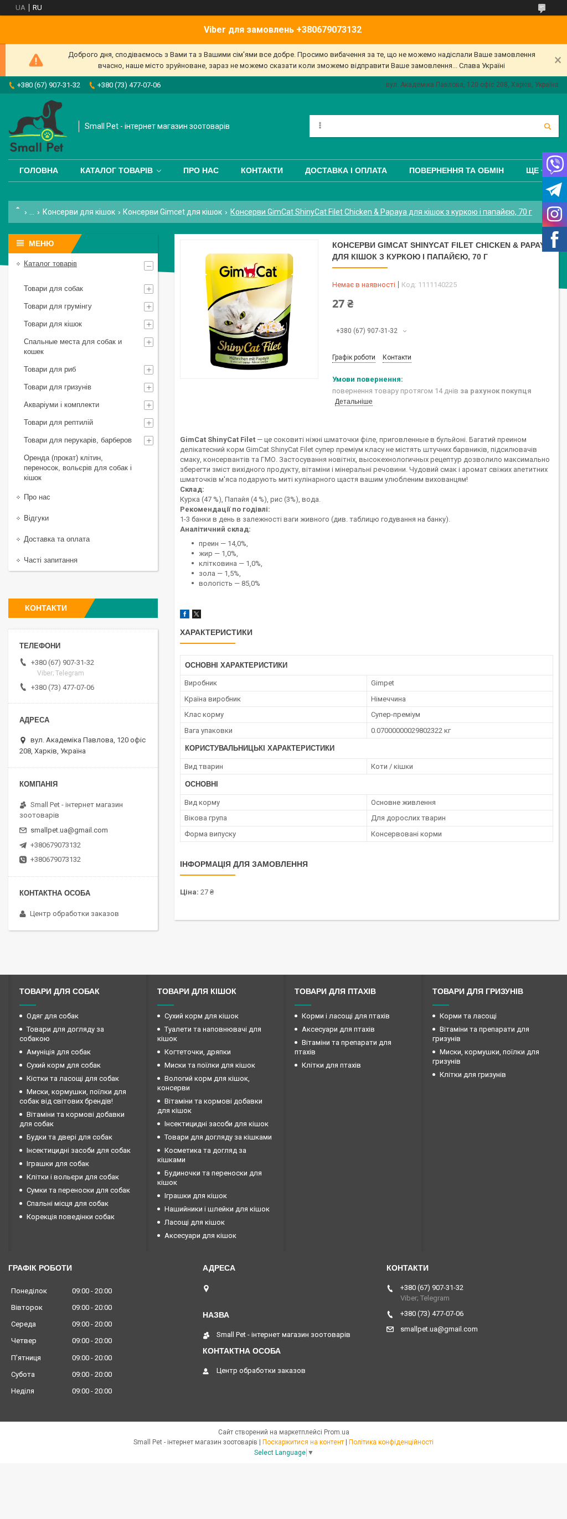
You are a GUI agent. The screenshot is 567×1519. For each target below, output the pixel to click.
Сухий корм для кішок (201, 1016)
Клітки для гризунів (473, 1074)
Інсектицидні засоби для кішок (216, 1124)
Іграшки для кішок (195, 1196)
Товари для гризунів (57, 387)
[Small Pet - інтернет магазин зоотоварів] (38, 126)
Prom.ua (336, 1432)
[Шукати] (548, 126)
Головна (38, 170)
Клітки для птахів (331, 1065)
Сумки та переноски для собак (78, 1190)
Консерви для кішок (79, 211)
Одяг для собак (53, 1016)
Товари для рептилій (58, 422)
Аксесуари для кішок (200, 1235)
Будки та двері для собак (69, 1137)
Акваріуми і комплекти (61, 404)
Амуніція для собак (59, 1052)
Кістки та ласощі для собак (73, 1078)
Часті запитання (51, 560)
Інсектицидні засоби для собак (79, 1150)
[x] (196, 616)
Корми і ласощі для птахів (346, 1016)
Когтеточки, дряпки (197, 1052)
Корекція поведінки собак (71, 1217)
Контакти (262, 170)
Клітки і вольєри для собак (73, 1177)
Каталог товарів (116, 170)
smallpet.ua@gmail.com (69, 830)
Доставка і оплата (346, 170)
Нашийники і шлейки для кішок (217, 1209)
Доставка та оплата (57, 539)
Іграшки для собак (58, 1163)
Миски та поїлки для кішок (209, 1065)
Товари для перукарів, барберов (78, 440)
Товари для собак (53, 288)
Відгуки (36, 518)
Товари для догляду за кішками (218, 1137)
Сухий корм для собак (64, 1065)
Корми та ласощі (468, 1016)
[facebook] (184, 616)
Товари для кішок (53, 324)
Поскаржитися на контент (303, 1442)
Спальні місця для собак (68, 1203)
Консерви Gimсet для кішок (172, 211)
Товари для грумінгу (58, 306)
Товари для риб (50, 369)
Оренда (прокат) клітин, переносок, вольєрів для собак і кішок (78, 468)
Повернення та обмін (456, 170)
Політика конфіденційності (391, 1442)
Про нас (201, 170)
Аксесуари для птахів (338, 1029)
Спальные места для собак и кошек (73, 346)
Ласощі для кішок (194, 1222)
